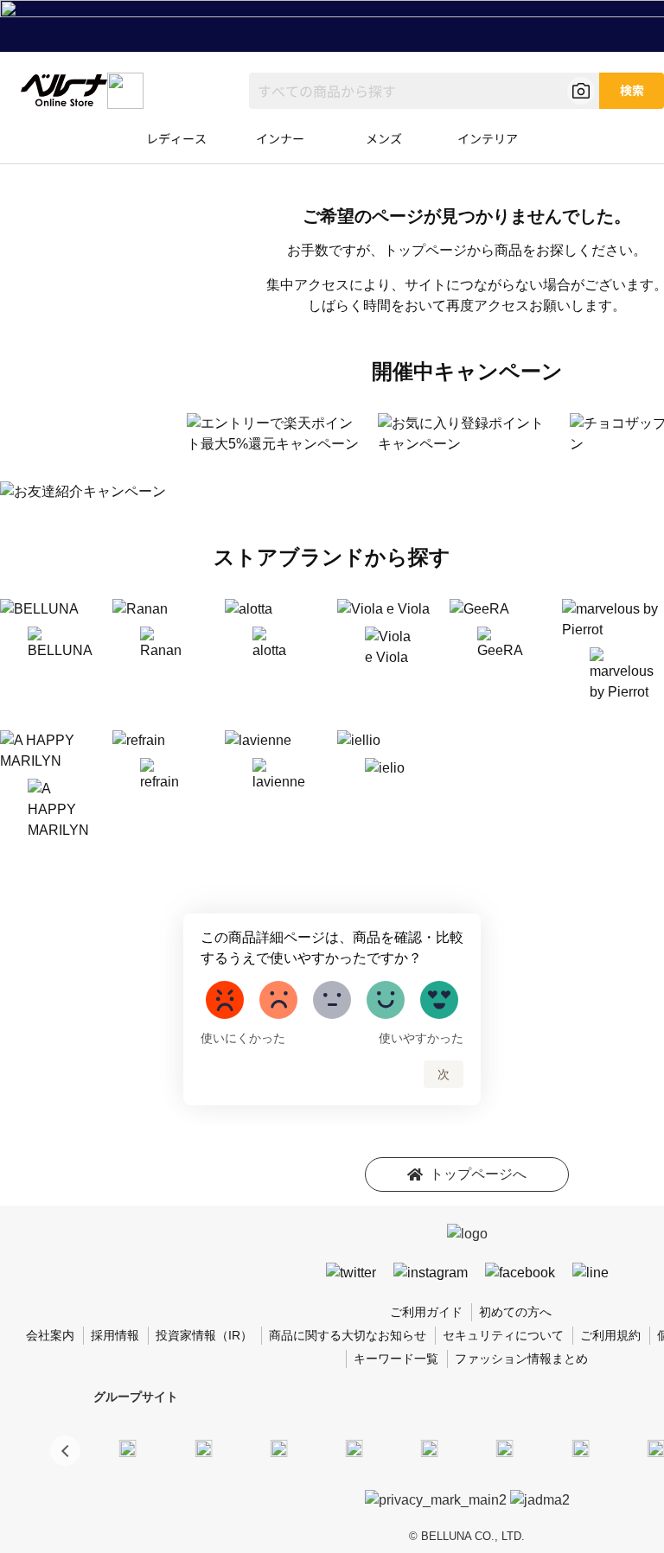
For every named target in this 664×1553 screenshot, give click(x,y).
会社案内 (50, 1335)
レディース (176, 138)
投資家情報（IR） (204, 1335)
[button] (65, 1450)
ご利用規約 (610, 1335)
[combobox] (424, 91)
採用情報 (115, 1335)
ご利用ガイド (426, 1312)
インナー (280, 138)
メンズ (384, 138)
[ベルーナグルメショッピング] (505, 1447)
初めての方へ (515, 1312)
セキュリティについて (503, 1335)
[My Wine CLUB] (580, 1447)
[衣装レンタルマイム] (128, 1447)
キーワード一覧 (396, 1358)
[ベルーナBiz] (203, 1447)
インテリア (487, 138)
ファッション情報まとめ (521, 1358)
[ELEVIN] (354, 1447)
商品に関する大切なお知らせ (347, 1335)
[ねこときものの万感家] (278, 1447)
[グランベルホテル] (429, 1447)
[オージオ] (655, 1447)
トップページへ (478, 1174)
